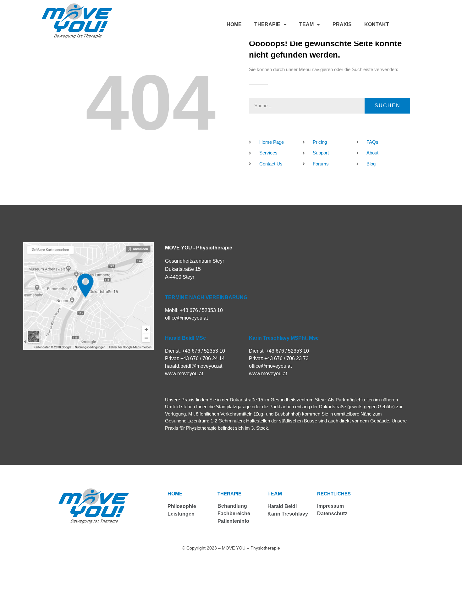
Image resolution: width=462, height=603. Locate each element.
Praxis (342, 24)
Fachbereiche (233, 513)
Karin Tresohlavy (287, 513)
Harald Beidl (282, 506)
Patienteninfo (233, 521)
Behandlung (232, 506)
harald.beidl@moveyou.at (193, 366)
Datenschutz (332, 513)
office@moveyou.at (186, 318)
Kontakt (376, 24)
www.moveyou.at (184, 373)
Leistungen (181, 513)
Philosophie (182, 506)
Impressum (330, 506)
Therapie (267, 24)
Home (234, 24)
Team (306, 24)
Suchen (387, 105)
